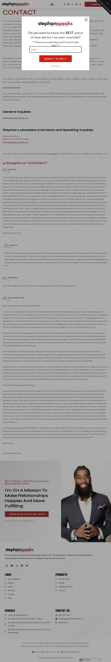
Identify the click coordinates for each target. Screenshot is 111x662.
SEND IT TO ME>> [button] (55, 58)
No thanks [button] (55, 66)
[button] (86, 19)
